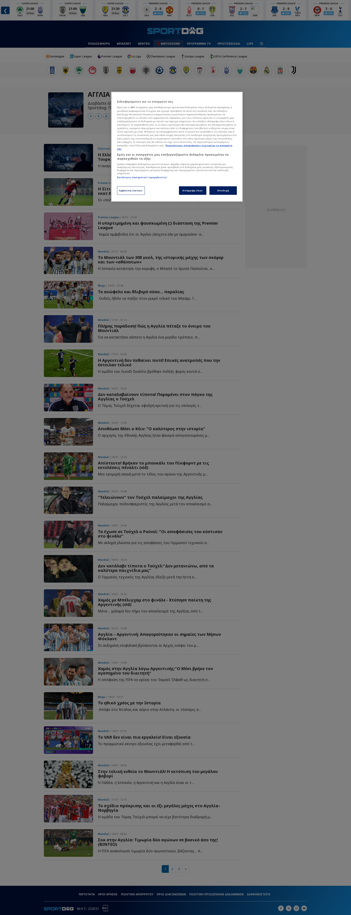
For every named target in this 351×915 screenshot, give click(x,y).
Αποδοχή (223, 190)
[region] (177, 147)
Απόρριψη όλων (192, 190)
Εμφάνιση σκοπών (131, 190)
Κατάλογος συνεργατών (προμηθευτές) (142, 177)
